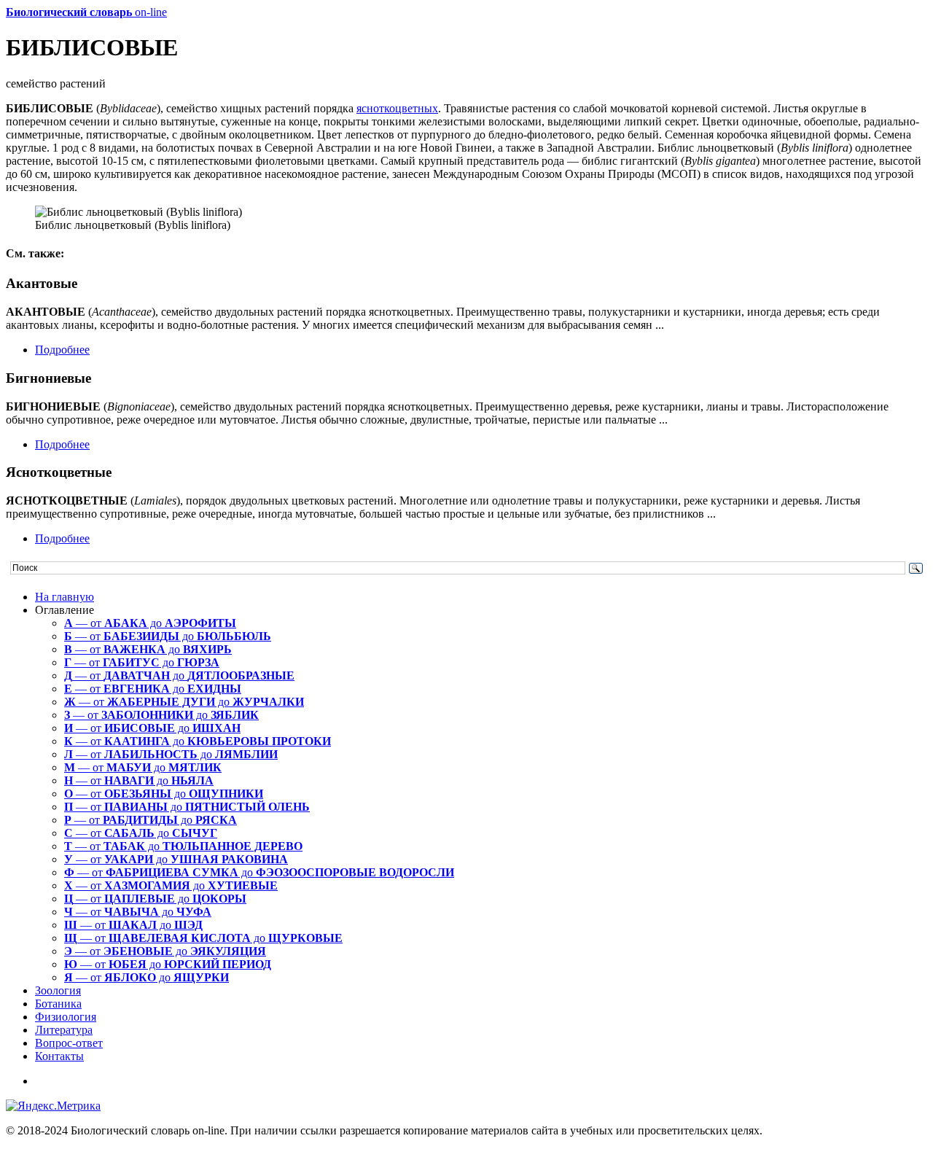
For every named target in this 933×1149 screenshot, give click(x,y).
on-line (86, 12)
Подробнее (62, 349)
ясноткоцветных (397, 108)
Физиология (65, 1016)
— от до (150, 623)
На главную (64, 597)
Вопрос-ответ (69, 1043)
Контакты (59, 1056)
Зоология (58, 990)
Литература (64, 1030)
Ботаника (58, 1003)
